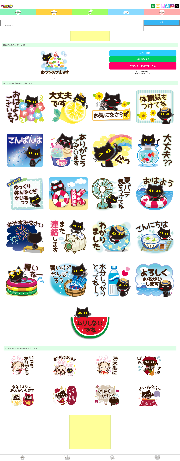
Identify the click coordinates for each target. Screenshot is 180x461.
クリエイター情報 (143, 53)
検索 (161, 22)
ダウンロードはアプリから (143, 65)
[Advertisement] (90, 35)
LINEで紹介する (143, 59)
